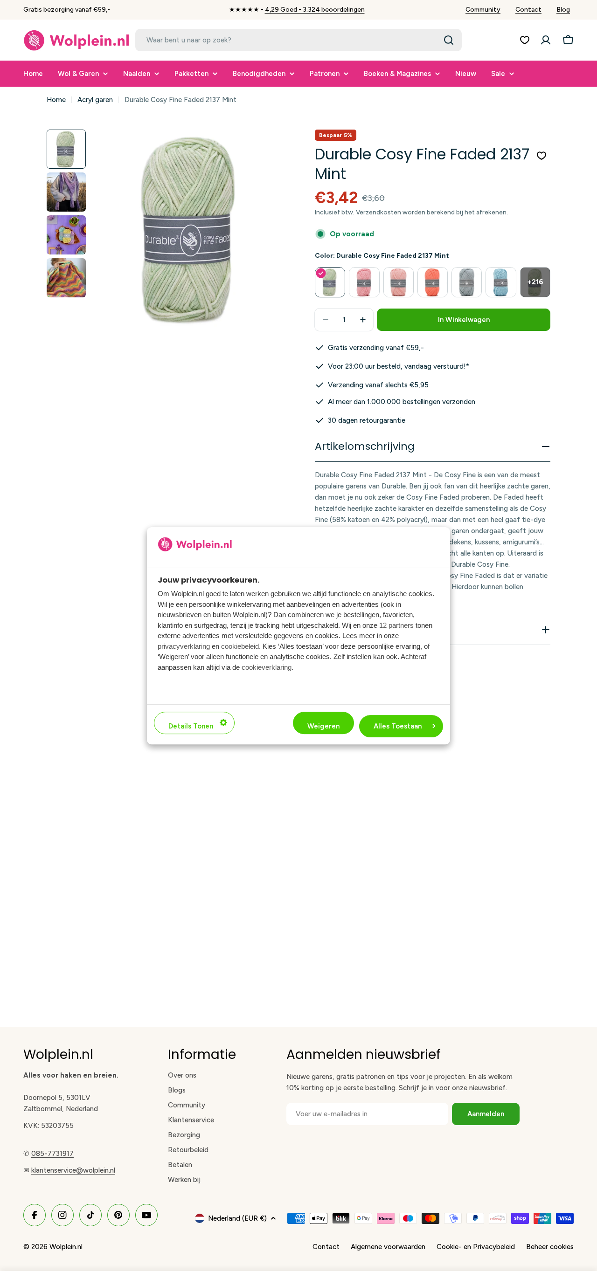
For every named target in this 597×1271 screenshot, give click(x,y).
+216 (535, 282)
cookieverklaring (267, 667)
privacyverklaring (184, 646)
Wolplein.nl (66, 1247)
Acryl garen (95, 100)
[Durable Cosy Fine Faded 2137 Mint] (330, 282)
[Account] (545, 40)
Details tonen (190, 725)
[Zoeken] (448, 40)
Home (56, 100)
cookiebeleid (240, 646)
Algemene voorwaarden (388, 1247)
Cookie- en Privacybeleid (476, 1247)
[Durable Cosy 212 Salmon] (432, 282)
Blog (563, 10)
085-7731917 (52, 1153)
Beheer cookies (550, 1247)
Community (482, 10)
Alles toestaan (398, 725)
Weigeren (323, 725)
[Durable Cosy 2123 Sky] (501, 282)
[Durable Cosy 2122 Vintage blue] (466, 282)
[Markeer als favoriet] (541, 155)
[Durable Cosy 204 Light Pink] (364, 282)
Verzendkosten (378, 212)
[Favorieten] (525, 40)
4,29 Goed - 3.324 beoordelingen (315, 10)
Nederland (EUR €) (237, 1218)
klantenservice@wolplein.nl (73, 1170)
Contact (528, 10)
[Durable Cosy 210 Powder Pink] (398, 282)
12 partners (396, 625)
